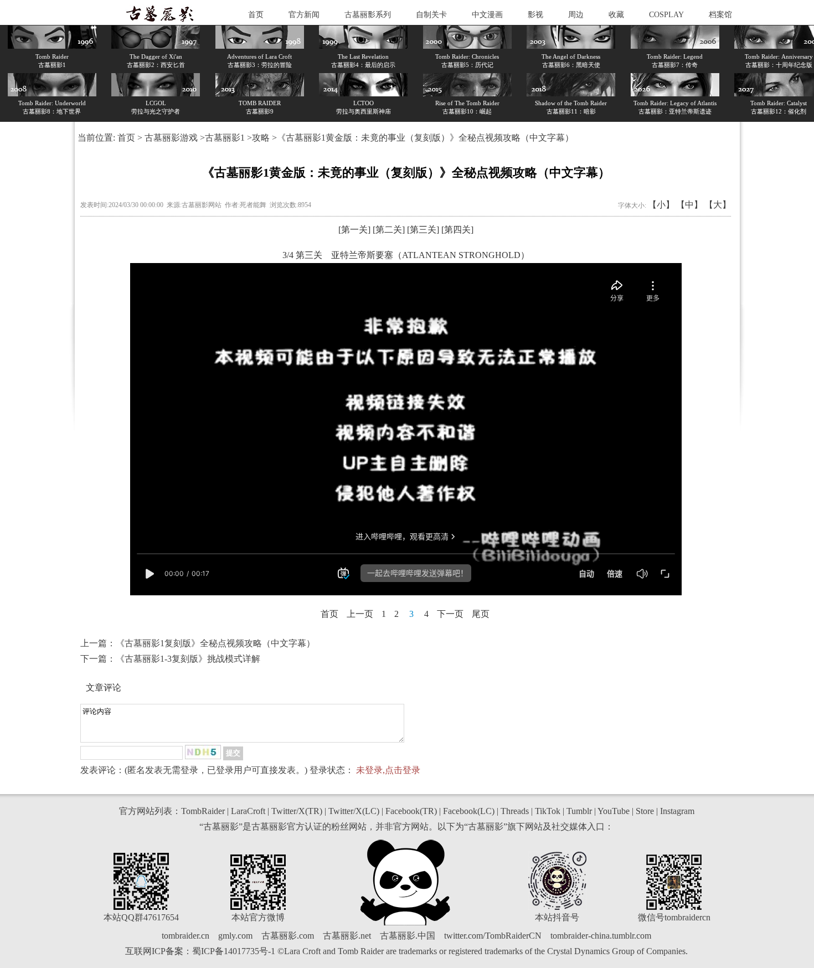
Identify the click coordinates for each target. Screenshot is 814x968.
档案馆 (720, 15)
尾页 (481, 614)
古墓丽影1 (225, 137)
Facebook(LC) (468, 811)
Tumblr (579, 811)
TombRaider (203, 811)
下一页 (450, 614)
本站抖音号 (557, 917)
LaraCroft (248, 811)
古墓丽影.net (347, 935)
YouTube (613, 811)
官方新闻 (304, 15)
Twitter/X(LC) (353, 811)
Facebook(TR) (411, 811)
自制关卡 (431, 15)
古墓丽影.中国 (407, 935)
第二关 (388, 229)
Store (645, 811)
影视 (535, 15)
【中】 (689, 204)
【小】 (661, 204)
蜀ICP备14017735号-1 (233, 951)
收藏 (616, 15)
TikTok (547, 811)
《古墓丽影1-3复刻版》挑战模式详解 (188, 658)
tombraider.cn (185, 935)
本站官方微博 (258, 917)
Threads (515, 811)
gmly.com (235, 935)
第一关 (354, 229)
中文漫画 (487, 15)
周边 (576, 15)
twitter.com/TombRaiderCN (493, 935)
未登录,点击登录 (388, 770)
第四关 (457, 229)
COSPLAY (666, 15)
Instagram (677, 811)
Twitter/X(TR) (296, 811)
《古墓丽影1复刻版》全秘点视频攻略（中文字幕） (215, 643)
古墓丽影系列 (367, 15)
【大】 (717, 204)
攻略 (261, 137)
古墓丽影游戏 (171, 137)
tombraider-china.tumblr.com (600, 935)
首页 (256, 15)
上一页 (360, 614)
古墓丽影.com (287, 935)
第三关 (423, 229)
